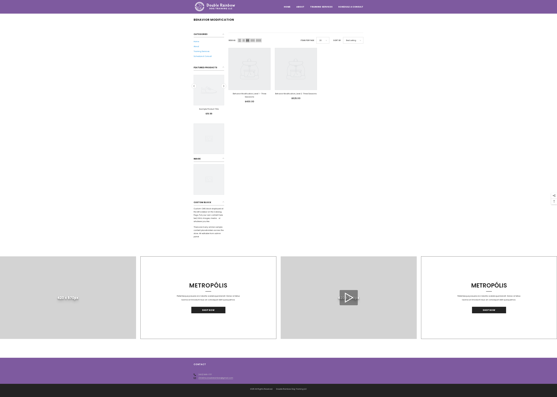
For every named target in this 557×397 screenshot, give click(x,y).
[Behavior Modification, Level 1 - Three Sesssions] (249, 69)
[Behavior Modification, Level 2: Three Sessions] (296, 69)
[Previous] (194, 86)
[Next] (223, 86)
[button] (240, 40)
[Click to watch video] (349, 297)
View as (232, 40)
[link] (209, 109)
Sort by (337, 40)
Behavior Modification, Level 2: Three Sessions (296, 93)
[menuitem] (209, 41)
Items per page (307, 40)
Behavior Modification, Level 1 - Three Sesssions (249, 95)
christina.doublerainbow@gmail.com (215, 378)
